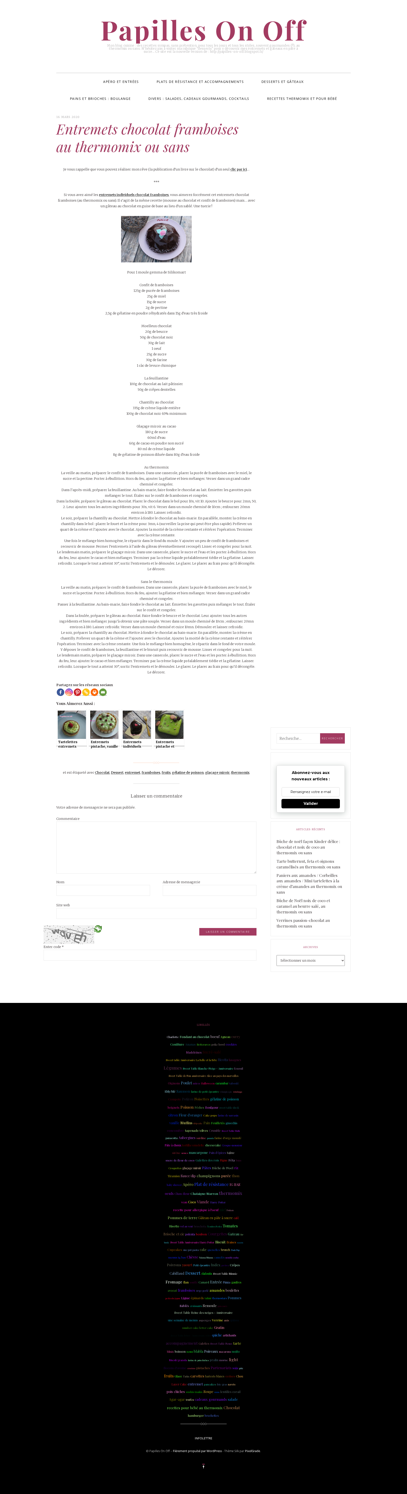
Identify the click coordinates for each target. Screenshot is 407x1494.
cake (203, 1249)
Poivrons (174, 1264)
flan (186, 1282)
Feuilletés (218, 1123)
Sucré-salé (212, 1052)
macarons (225, 1351)
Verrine (217, 1320)
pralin (214, 1360)
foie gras (222, 1384)
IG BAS (235, 1184)
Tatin (186, 1376)
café (236, 1218)
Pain (207, 1122)
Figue (224, 1160)
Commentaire (68, 819)
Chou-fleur (182, 1194)
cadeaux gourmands (211, 1399)
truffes (190, 1399)
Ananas (190, 1044)
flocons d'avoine (174, 1368)
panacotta (172, 1138)
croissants (196, 1306)
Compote (174, 1099)
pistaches (203, 1368)
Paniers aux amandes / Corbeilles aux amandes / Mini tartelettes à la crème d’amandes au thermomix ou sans (309, 884)
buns (238, 1160)
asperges (205, 1320)
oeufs (169, 1193)
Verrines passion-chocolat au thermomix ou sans (303, 923)
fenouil (238, 1068)
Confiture (177, 1044)
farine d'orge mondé (228, 1138)
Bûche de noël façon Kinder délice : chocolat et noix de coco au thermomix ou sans (308, 847)
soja (235, 1368)
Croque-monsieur (232, 1145)
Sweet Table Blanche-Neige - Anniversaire (208, 1068)
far (241, 1234)
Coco (192, 1202)
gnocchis (231, 1123)
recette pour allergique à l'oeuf (196, 1210)
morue (223, 1360)
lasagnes (235, 1060)
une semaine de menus (183, 1320)
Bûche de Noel (222, 1168)
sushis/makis (194, 1392)
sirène (176, 1153)
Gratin (219, 1327)
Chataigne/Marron (204, 1193)
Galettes (204, 1343)
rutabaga (237, 1091)
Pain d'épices (217, 1153)
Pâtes (206, 1167)
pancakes (210, 1384)
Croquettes (174, 1168)
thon (235, 1175)
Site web (63, 905)
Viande (203, 1201)
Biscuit (220, 1242)
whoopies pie (226, 1091)
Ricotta (223, 1060)
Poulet (186, 1082)
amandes (217, 1290)
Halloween (208, 1083)
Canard (204, 1282)
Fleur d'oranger (190, 1115)
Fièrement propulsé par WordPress (197, 1451)
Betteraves (204, 1044)
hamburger (196, 1415)
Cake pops (210, 1115)
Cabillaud (177, 1273)
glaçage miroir (217, 772)
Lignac (185, 1298)
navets (231, 1384)
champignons (208, 1175)
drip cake (198, 1123)
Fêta (231, 1160)
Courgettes (217, 1233)
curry (235, 1036)
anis (226, 1320)
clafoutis (206, 1273)
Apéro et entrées (121, 81)
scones (184, 1152)
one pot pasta (191, 1250)
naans (240, 1242)
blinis (170, 1351)
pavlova (225, 1265)
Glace (178, 1376)
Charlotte (173, 1037)
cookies (231, 1044)
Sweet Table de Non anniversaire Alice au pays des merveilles (203, 1076)
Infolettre (203, 1438)
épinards (197, 1298)
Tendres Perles (214, 1226)
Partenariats (221, 1367)
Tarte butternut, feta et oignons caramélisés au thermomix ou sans (308, 864)
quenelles (214, 1250)
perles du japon (172, 1298)
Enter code (54, 947)
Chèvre (192, 1257)
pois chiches (176, 1391)
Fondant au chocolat (194, 1036)
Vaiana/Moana (206, 1257)
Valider (311, 803)
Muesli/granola (178, 1360)
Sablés (184, 1305)
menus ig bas (177, 1257)
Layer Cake (179, 1384)
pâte (241, 1368)
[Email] (103, 692)
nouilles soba (232, 1257)
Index (215, 1264)
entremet (132, 772)
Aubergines (187, 1138)
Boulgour (211, 1107)
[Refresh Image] (98, 929)
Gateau (234, 1233)
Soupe (208, 1391)
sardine (201, 1138)
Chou (239, 1376)
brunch (225, 1250)
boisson (180, 1351)
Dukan (230, 1210)
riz (236, 1167)
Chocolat (102, 772)
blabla (198, 1351)
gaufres (236, 1282)
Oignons (174, 1083)
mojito (236, 1351)
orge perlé (202, 1290)
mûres (196, 1083)
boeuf (215, 1036)
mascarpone (198, 1152)
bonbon (201, 1234)
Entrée (216, 1281)
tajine (231, 1153)
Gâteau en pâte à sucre (215, 1218)
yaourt (187, 1264)
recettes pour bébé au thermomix (195, 1407)
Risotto (174, 1226)
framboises (151, 772)
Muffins (186, 1122)
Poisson (187, 1107)
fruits (166, 772)
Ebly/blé (170, 1091)
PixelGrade (252, 1451)
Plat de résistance (211, 1184)
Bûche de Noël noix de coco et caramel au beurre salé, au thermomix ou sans (303, 906)
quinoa (234, 1320)
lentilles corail (230, 1392)
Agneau (225, 1037)
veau (184, 1202)
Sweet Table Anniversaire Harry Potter (192, 1242)
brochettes (212, 1415)
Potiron (187, 1099)
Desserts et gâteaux (282, 81)
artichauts (229, 1335)
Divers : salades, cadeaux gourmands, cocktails (198, 98)
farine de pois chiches (198, 1360)
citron (173, 1115)
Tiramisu (173, 1176)
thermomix (240, 772)
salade (233, 1399)
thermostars (219, 1298)
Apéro (188, 1184)
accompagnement (182, 1343)
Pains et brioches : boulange (100, 98)
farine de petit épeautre (205, 1091)
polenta (190, 1234)
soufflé (194, 1282)
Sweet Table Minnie (225, 1273)
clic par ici (238, 169)
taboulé (234, 1083)
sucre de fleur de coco (180, 1160)
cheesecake (213, 1145)
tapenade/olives (196, 1130)
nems (190, 1351)
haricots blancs (214, 1376)
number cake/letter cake (197, 1328)
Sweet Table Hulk (231, 1130)
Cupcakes (174, 1249)
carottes (197, 1375)
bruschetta (200, 1226)
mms (216, 1392)
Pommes (234, 1298)
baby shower (174, 1185)
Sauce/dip (188, 1176)
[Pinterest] (77, 692)
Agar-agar (177, 1399)
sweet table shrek (229, 1107)
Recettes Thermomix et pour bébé (302, 98)
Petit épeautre (201, 1265)
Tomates (230, 1225)
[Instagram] (69, 692)
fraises (231, 1242)
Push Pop (235, 1250)
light (233, 1359)
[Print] (94, 692)
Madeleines (194, 1052)
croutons (191, 1368)
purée (226, 1175)
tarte (237, 1343)
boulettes (232, 1290)
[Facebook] (60, 692)
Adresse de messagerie (181, 882)
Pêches (199, 1107)
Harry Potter (218, 1202)
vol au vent (186, 1226)
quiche (217, 1335)
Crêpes (235, 1265)
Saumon (183, 1091)
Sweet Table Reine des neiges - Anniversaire (203, 1313)
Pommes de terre (182, 1217)
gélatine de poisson (188, 772)
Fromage (174, 1281)
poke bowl (218, 1044)
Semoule (210, 1305)
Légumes (173, 1068)
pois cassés (222, 1306)
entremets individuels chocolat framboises (134, 195)
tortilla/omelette (193, 1145)
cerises (230, 1376)
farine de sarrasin (228, 1115)
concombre (175, 1130)
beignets (173, 1107)
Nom (60, 882)
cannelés (219, 1257)
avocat (172, 1290)
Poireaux (211, 1351)
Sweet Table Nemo (221, 1343)
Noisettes (201, 1099)
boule (166, 1242)
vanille (174, 1122)
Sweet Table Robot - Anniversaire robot (191, 1335)
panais (210, 1138)
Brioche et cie (173, 1234)
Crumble (215, 1130)
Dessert (117, 772)
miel (223, 1210)
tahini (208, 1298)
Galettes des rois (207, 1160)
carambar (222, 1083)
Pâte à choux (173, 1145)
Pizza (226, 1282)
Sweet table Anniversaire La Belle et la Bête (191, 1060)
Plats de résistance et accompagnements (200, 81)
